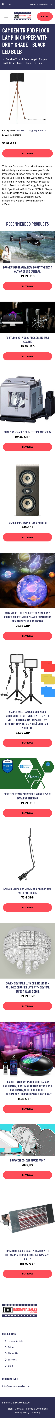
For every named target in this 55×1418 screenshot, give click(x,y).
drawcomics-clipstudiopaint (27, 1160)
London (8, 4)
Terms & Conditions (37, 1408)
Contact (19, 1408)
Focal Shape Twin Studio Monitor (27, 522)
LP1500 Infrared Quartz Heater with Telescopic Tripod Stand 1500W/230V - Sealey (27, 1255)
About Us (13, 1353)
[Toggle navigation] (6, 16)
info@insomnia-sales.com (41, 4)
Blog (10, 1365)
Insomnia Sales (16, 1341)
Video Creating (25, 130)
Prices (45, 16)
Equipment (40, 130)
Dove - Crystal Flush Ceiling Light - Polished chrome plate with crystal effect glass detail (28, 987)
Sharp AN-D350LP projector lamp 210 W (27, 432)
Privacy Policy (22, 1412)
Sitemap (36, 1412)
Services (12, 1359)
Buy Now (27, 153)
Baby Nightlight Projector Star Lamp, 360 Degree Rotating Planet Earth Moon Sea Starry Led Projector (27, 617)
